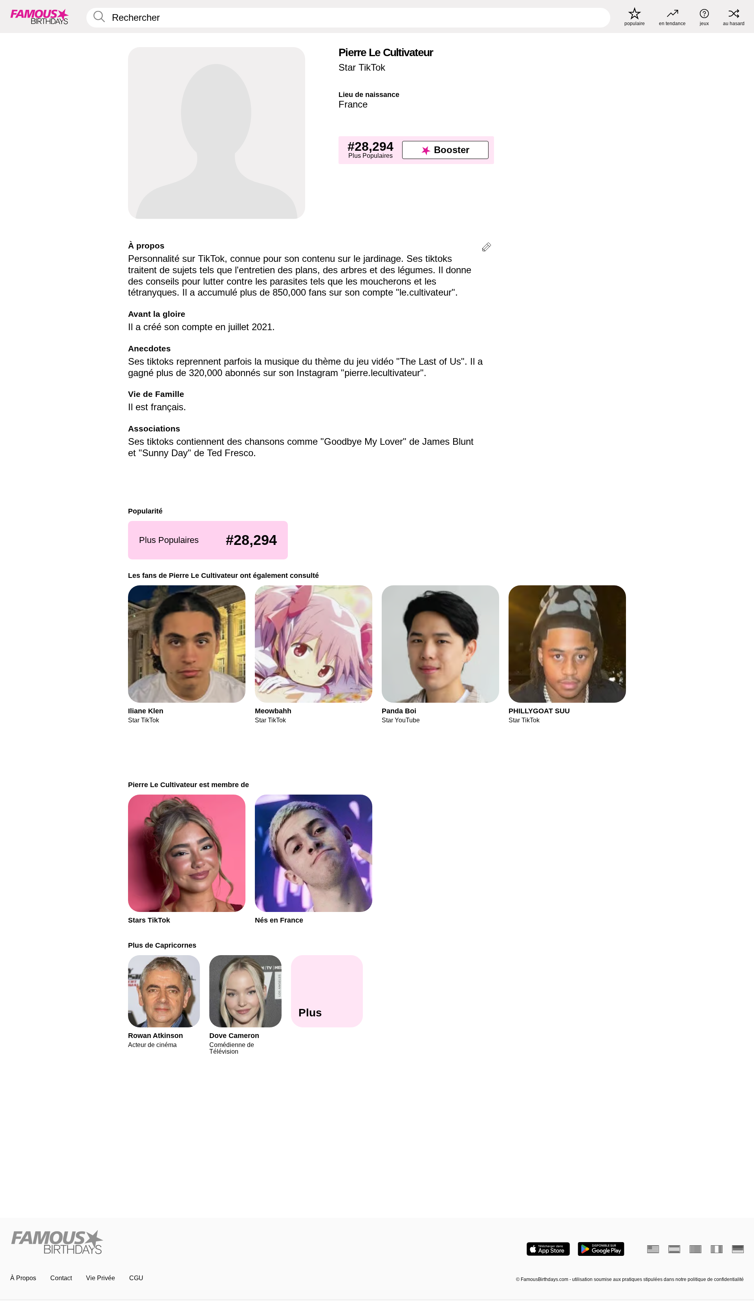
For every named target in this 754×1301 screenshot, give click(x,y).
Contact (61, 1278)
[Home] (191, 1243)
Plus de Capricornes (162, 945)
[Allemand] (738, 1249)
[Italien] (717, 1249)
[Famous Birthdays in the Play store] (601, 1249)
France (353, 104)
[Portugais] (695, 1249)
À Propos (23, 1278)
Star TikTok (362, 67)
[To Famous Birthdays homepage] (39, 16)
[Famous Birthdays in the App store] (548, 1249)
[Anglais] (653, 1249)
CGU (136, 1278)
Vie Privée (100, 1278)
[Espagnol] (674, 1249)
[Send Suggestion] (486, 248)
